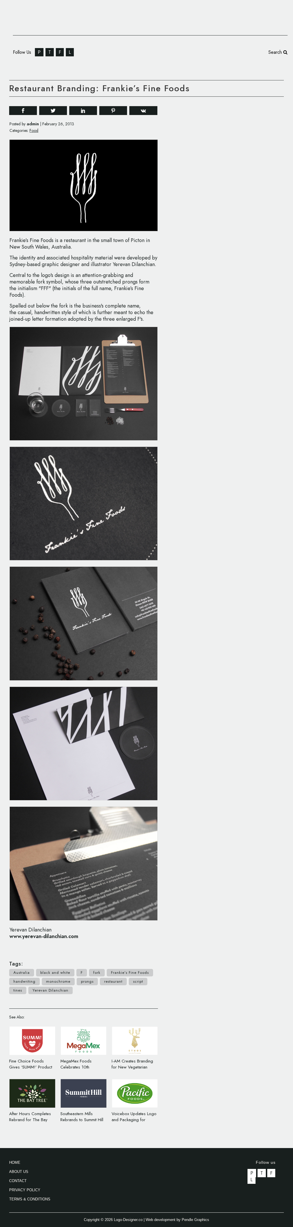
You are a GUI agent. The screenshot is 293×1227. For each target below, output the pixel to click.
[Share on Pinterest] (113, 110)
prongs (87, 981)
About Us (18, 1171)
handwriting (24, 981)
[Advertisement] (241, 188)
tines (17, 990)
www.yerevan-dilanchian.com (43, 936)
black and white (55, 972)
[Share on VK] (143, 110)
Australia (21, 972)
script (138, 981)
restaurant (113, 981)
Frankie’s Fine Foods (130, 972)
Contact (18, 1181)
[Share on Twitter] (53, 110)
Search (275, 52)
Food (33, 130)
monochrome (58, 981)
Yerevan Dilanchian (50, 990)
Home (14, 1162)
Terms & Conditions (29, 1199)
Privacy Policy (24, 1190)
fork (96, 972)
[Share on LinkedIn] (83, 110)
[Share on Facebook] (23, 110)
